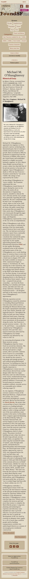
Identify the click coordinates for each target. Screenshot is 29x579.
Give (17, 29)
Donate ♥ (24, 10)
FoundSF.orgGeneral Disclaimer (14, 562)
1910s (24, 37)
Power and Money (19, 33)
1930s (10, 41)
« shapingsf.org (6, 6)
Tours (12, 29)
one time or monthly (14, 55)
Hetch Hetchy (10, 402)
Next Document (20, 537)
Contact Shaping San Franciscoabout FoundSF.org (14, 568)
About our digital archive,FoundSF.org (14, 557)
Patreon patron (14, 62)
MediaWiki (15, 575)
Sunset (24, 41)
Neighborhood (17, 23)
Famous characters (14, 44)
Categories (8, 34)
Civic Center (16, 41)
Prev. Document (9, 533)
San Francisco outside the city (11, 37)
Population (12, 26)
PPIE (21, 244)
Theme (18, 26)
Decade (9, 23)
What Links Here (14, 48)
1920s (4, 41)
